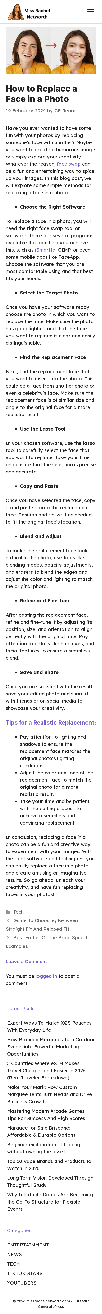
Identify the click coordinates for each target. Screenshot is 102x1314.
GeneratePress (51, 1306)
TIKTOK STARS (24, 1273)
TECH (13, 1264)
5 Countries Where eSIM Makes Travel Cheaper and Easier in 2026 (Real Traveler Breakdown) (46, 1070)
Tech (18, 912)
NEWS (14, 1254)
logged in (46, 976)
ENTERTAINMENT (28, 1245)
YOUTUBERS (22, 1283)
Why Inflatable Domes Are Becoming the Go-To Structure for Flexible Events (50, 1202)
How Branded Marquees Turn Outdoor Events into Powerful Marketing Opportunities (51, 1046)
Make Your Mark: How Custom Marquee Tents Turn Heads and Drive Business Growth (49, 1094)
